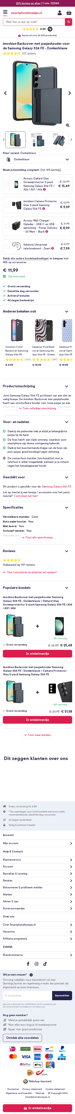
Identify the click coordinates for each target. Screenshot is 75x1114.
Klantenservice (12, 859)
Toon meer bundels (39, 735)
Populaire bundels (17, 588)
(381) (55, 359)
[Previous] (7, 93)
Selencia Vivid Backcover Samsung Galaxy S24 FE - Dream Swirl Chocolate (43, 350)
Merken (7, 894)
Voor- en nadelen (16, 422)
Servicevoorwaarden (11, 1007)
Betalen (7, 880)
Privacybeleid (45, 1004)
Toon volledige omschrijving (39, 408)
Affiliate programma (15, 938)
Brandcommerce (13, 955)
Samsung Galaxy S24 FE (56, 486)
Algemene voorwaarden (19, 1093)
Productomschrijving (19, 386)
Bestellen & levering (15, 873)
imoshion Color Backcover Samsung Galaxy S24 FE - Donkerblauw (16, 350)
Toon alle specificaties (39, 537)
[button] (37, 159)
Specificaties (13, 507)
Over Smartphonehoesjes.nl (19, 924)
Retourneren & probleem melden (22, 887)
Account (8, 866)
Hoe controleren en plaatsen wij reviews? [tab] (32, 572)
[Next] (67, 93)
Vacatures (9, 931)
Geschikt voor (14, 477)
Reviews (9, 551)
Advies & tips (10, 901)
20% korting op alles (28, 3)
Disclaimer (13, 1089)
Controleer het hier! (26, 496)
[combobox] (37, 22)
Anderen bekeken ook (19, 311)
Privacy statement (32, 1089)
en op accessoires (35, 260)
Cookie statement (55, 1089)
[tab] (37, 311)
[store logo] (26, 13)
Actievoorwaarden (14, 908)
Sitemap (40, 1093)
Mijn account (60, 13)
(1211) (28, 359)
